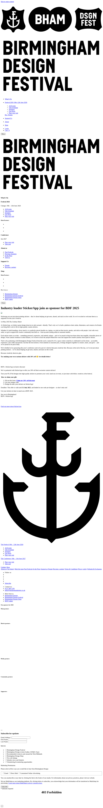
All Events (12, 106)
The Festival (12, 544)
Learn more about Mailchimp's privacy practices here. (25, 783)
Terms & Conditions (71, 569)
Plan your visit (13, 113)
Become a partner (10, 267)
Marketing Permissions (8, 765)
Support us (44, 569)
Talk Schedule (13, 108)
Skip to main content (7, 2)
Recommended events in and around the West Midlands (24, 754)
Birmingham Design (11, 294)
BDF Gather (9, 299)
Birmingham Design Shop (13, 297)
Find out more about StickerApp (11, 406)
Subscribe (8, 583)
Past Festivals (9, 252)
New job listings (12, 758)
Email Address (6, 737)
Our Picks (12, 111)
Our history (10, 569)
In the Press (8, 256)
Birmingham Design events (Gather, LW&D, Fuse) (23, 752)
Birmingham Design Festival (14, 296)
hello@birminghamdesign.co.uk (15, 590)
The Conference (13, 558)
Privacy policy (82, 569)
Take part (8, 244)
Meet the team (19, 569)
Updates (3, 567)
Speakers (12, 109)
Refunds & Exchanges (94, 569)
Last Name (4, 742)
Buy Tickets (8, 115)
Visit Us (7, 257)
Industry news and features (15, 760)
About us (4, 569)
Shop (8, 567)
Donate (7, 265)
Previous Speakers (10, 254)
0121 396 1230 (9, 588)
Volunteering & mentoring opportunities (19, 762)
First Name (4, 739)
